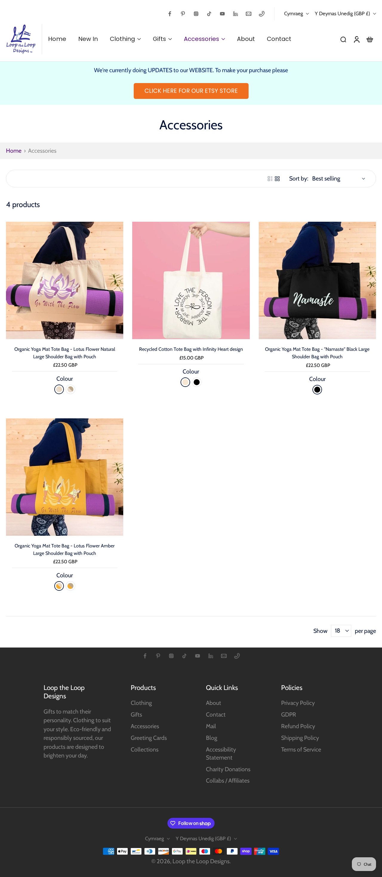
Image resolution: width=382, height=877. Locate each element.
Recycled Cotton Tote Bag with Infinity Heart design (191, 349)
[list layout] (270, 179)
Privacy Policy (298, 702)
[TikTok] (209, 13)
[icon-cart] (369, 39)
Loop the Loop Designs (200, 861)
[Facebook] (169, 13)
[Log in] (356, 39)
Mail (211, 726)
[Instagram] (196, 13)
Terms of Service (301, 749)
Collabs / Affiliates (227, 780)
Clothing (141, 702)
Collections (144, 749)
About (213, 702)
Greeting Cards (149, 737)
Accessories (145, 726)
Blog (211, 737)
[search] (343, 39)
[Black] (196, 382)
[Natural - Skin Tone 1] (59, 389)
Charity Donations (228, 769)
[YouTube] (222, 13)
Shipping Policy (300, 737)
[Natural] (185, 382)
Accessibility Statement (221, 753)
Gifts (136, 714)
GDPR (288, 714)
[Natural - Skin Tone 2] (70, 389)
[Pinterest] (183, 13)
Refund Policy (298, 726)
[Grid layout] (277, 179)
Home (13, 150)
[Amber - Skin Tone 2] (70, 586)
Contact (216, 714)
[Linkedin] (235, 13)
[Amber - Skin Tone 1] (59, 586)
